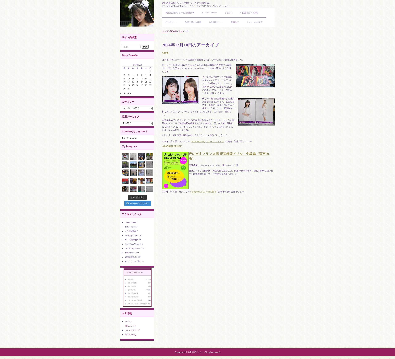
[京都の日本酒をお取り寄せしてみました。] (149, 156)
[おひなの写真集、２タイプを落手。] (149, 181)
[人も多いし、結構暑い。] (133, 164)
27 (142, 85)
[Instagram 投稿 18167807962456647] (125, 156)
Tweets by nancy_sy (129, 138)
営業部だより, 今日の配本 (203, 192)
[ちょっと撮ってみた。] (141, 172)
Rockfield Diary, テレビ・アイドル (207, 141)
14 (146, 78)
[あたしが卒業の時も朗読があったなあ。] (149, 164)
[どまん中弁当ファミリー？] (133, 181)
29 (150, 85)
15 (150, 78)
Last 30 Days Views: (133, 248)
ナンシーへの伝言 (254, 22)
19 (137, 82)
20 (142, 82)
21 (146, 82)
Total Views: (130, 253)
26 (137, 85)
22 (150, 82)
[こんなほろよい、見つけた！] (141, 181)
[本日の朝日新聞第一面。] (133, 156)
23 (124, 85)
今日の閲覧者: (131, 231)
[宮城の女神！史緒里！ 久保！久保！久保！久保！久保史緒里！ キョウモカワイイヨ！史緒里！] (133, 172)
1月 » (129, 93)
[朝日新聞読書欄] (149, 172)
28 (146, 85)
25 (133, 85)
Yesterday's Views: (132, 235)
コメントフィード (132, 330)
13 (142, 78)
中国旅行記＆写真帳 (249, 13)
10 (129, 78)
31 (129, 89)
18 (133, 82)
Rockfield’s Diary (209, 13)
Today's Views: (131, 227)
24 (129, 85)
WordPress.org (130, 334)
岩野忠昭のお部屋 (193, 22)
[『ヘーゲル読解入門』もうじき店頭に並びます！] (141, 189)
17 (129, 82)
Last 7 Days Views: (132, 244)
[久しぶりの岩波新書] (125, 181)
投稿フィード (130, 326)
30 (124, 89)
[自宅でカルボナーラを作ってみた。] (125, 172)
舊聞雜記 (235, 22)
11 (133, 78)
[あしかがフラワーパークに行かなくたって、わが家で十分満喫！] (125, 164)
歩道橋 (165, 53)
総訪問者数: (130, 257)
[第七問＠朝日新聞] (149, 189)
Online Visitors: (131, 222)
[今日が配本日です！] (141, 156)
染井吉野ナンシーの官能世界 (137, 13)
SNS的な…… (171, 22)
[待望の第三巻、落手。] (141, 164)
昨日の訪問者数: (132, 240)
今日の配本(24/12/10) (172, 146)
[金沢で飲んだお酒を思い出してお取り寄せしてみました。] (125, 189)
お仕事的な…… (216, 22)
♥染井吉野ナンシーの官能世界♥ (180, 13)
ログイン (128, 321)
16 (124, 82)
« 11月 (122, 93)
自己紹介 (229, 13)
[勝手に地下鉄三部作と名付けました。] (133, 189)
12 (137, 78)
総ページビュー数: (133, 261)
